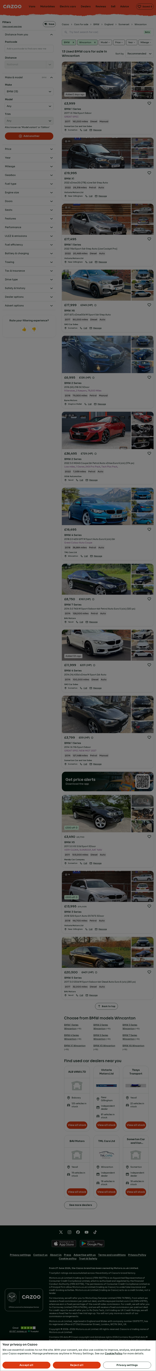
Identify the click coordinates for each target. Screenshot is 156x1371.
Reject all (76, 1365)
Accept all (26, 1365)
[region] (78, 1355)
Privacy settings (127, 1365)
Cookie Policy (113, 1353)
